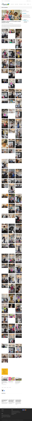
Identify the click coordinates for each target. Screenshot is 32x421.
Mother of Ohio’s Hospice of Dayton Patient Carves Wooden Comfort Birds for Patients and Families (12, 401)
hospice (7, 387)
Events (7, 23)
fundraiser (5, 387)
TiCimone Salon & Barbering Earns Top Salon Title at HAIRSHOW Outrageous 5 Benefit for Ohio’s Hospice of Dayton (5, 382)
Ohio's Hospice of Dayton (10, 23)
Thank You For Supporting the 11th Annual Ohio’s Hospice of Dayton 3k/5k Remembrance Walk (18, 382)
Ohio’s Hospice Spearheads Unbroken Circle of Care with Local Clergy (23, 407)
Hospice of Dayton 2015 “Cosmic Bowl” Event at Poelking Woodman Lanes (9, 407)
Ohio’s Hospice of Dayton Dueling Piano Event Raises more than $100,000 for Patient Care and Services (18, 401)
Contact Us (3, 411)
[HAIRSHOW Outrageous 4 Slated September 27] (11, 379)
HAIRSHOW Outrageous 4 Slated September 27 (11, 381)
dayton (2, 387)
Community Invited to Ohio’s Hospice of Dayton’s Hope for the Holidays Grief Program (5, 401)
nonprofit (10, 387)
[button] (30, 4)
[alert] (26, 11)
